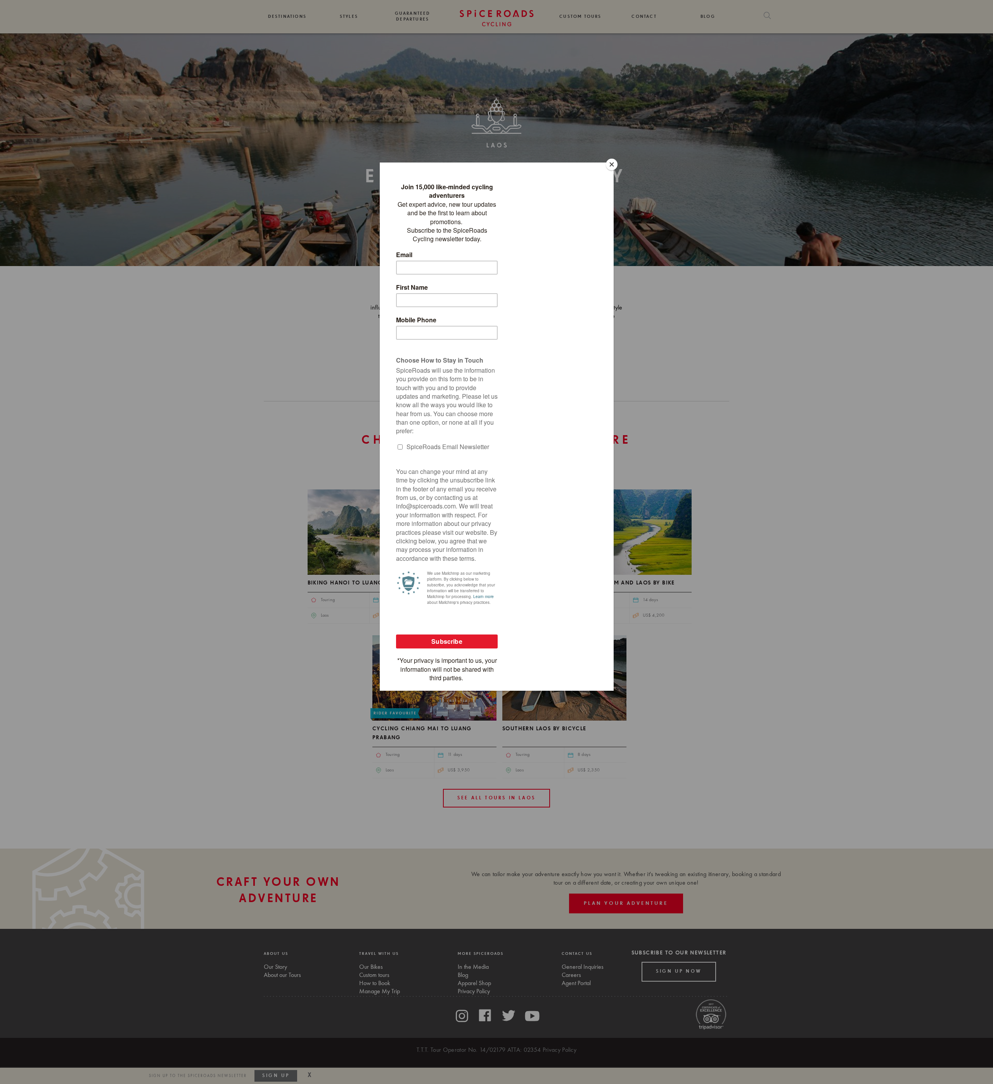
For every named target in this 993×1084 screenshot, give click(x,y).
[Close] (612, 164)
